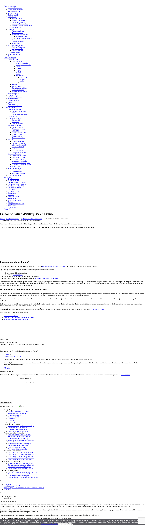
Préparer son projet (10, 6)
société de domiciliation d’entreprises (46, 278)
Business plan (12, 17)
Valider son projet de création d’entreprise (21, 440)
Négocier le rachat (17, 49)
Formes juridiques (17, 61)
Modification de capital (19, 132)
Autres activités (12, 207)
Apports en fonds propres (20, 34)
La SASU (19, 68)
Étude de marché (17, 18)
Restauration (12, 198)
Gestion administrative (15, 118)
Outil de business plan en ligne (17, 429)
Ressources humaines (14, 154)
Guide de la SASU (14, 420)
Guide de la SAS (13, 422)
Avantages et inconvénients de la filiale (16, 319)
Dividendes (15, 131)
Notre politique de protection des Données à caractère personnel (24, 488)
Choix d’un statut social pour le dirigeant (20, 468)
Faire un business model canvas (18, 438)
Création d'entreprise (12, 219)
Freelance (11, 195)
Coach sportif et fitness (15, 188)
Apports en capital (21, 36)
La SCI (18, 74)
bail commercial (17, 275)
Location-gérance (17, 50)
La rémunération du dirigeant (21, 163)
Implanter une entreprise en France (31, 219)
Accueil (2, 219)
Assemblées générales (18, 129)
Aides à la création (17, 33)
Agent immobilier (13, 180)
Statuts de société (13, 93)
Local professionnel (18, 90)
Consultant (11, 189)
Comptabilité (16, 120)
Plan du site (7, 489)
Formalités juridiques (14, 125)
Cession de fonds (17, 170)
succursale (56, 266)
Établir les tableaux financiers (17, 447)
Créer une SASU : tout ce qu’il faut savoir (21, 452)
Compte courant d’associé (24, 38)
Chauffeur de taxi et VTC (16, 186)
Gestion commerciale (14, 109)
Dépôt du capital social (15, 97)
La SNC (22, 79)
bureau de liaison (47, 266)
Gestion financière (17, 123)
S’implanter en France (15, 106)
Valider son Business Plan (20, 24)
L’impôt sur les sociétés (19, 145)
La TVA (14, 148)
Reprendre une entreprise (15, 45)
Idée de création (13, 13)
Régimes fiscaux (17, 84)
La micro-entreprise (22, 63)
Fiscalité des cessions (18, 173)
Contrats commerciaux (19, 111)
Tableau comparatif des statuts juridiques (20, 463)
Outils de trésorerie (18, 42)
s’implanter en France (97, 309)
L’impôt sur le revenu (18, 143)
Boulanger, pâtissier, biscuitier (17, 184)
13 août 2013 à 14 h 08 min (12, 356)
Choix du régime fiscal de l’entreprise (19, 467)
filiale (63, 266)
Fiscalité (10, 139)
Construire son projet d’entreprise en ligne (21, 426)
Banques (10, 102)
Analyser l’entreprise (18, 47)
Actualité (7, 209)
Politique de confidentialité (49, 524)
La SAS (18, 72)
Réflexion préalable (14, 11)
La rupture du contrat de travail (21, 164)
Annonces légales (13, 95)
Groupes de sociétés (14, 166)
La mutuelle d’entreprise (19, 161)
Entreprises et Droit (10, 496)
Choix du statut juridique (19, 88)
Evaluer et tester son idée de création (19, 435)
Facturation (15, 122)
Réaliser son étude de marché (17, 413)
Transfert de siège (17, 134)
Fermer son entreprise (14, 175)
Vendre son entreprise (14, 168)
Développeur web (13, 191)
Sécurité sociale (17, 86)
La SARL (19, 70)
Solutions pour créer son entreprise (18, 476)
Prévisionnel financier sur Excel (18, 431)
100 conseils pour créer (15, 8)
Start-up (10, 202)
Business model (13, 15)
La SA (22, 81)
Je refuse (68, 524)
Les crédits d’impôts (18, 147)
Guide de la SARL (14, 419)
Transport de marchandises (16, 204)
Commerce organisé (14, 52)
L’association (24, 77)
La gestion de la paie (18, 159)
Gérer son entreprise (10, 107)
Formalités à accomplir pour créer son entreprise (23, 472)
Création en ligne (13, 100)
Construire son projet (14, 27)
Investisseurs (16, 43)
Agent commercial (13, 179)
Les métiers (7, 177)
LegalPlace (7, 498)
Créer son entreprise (10, 58)
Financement (12, 29)
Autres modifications (18, 138)
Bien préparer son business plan (18, 445)
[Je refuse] (72, 524)
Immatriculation (13, 99)
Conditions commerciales (20, 115)
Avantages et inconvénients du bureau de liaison (19, 317)
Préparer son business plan (20, 20)
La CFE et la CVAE (18, 150)
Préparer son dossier (18, 31)
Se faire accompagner (14, 54)
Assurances (11, 104)
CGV (13, 113)
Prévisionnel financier (18, 22)
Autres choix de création (19, 91)
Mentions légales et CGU (12, 486)
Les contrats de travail (18, 157)
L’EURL (18, 66)
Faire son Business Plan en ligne (22, 26)
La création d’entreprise (15, 9)
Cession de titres (17, 172)
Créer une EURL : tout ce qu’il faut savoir (21, 458)
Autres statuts (20, 75)
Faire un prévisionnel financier (17, 449)
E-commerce (12, 193)
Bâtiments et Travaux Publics (17, 182)
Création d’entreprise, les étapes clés (19, 411)
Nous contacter (125, 375)
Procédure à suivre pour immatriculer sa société (22, 474)
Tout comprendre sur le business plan (19, 443)
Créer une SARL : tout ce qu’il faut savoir (21, 454)
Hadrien (6, 354)
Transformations (17, 136)
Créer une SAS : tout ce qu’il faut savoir (20, 456)
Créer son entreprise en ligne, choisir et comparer (23, 477)
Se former (11, 56)
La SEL (22, 82)
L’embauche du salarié (19, 156)
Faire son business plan (15, 415)
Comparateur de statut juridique (17, 427)
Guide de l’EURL (13, 417)
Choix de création (13, 59)
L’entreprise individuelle (23, 65)
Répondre (7, 368)
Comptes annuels (17, 127)
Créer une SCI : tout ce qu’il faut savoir (20, 460)
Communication (13, 116)
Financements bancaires (19, 40)
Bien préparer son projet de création (19, 436)
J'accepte (61, 524)
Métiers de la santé (13, 196)
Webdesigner (12, 205)
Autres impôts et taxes (19, 152)
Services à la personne (15, 200)
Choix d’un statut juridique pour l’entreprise (21, 465)
